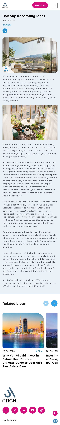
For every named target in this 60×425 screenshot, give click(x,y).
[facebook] (5, 410)
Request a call (40, 5)
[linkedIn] (23, 410)
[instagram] (14, 410)
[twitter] (41, 410)
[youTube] (32, 410)
